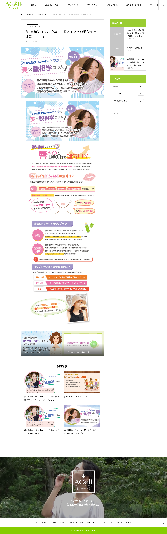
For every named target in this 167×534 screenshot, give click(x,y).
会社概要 (129, 522)
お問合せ (119, 522)
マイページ (154, 5)
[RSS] (162, 522)
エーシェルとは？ (41, 522)
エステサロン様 (112, 5)
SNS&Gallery (92, 5)
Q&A (62, 522)
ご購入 (33, 5)
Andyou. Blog (32, 26)
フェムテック (73, 5)
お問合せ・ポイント (134, 5)
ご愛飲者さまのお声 (52, 5)
